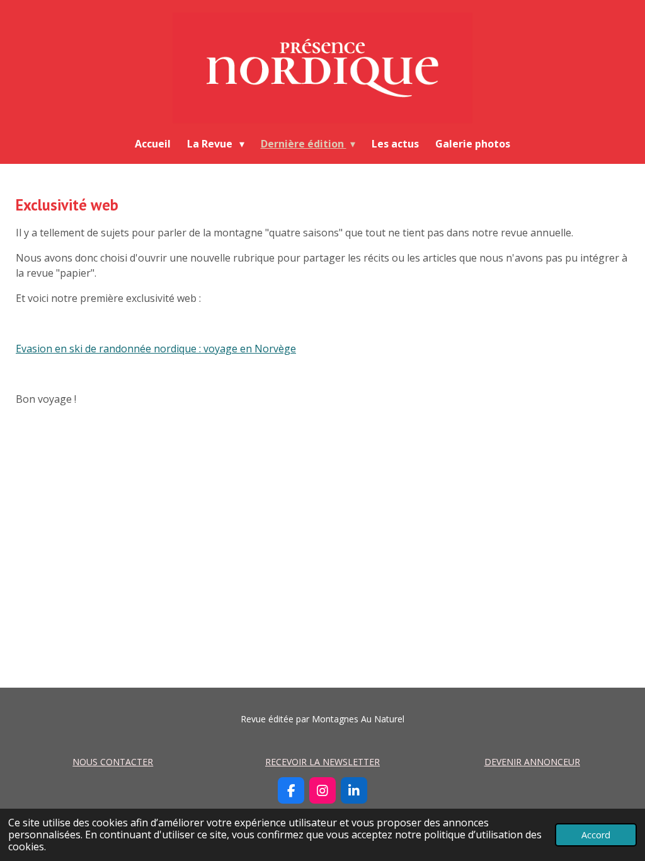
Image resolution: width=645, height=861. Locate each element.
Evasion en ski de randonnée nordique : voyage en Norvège (156, 348)
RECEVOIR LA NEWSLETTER (322, 762)
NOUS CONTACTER (112, 762)
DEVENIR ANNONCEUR (532, 762)
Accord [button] (595, 835)
